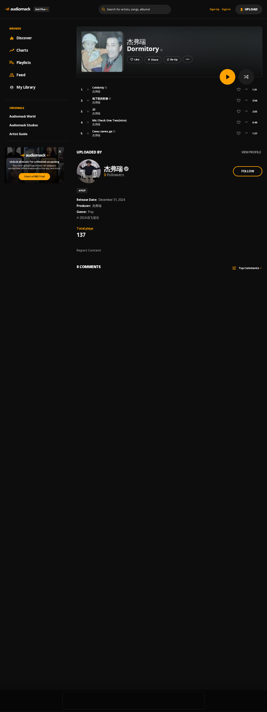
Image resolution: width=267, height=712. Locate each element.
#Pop (82, 190)
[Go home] (17, 9)
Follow (247, 171)
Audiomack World (22, 116)
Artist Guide (18, 134)
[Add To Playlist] (88, 89)
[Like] (238, 89)
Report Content (89, 250)
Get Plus (41, 9)
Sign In (226, 9)
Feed (20, 74)
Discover (24, 37)
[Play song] (227, 77)
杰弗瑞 (96, 91)
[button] (168, 89)
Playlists (23, 62)
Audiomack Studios (23, 125)
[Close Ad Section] (60, 152)
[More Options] (246, 90)
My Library (25, 87)
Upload (251, 9)
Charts (22, 50)
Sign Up (215, 9)
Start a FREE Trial (34, 176)
